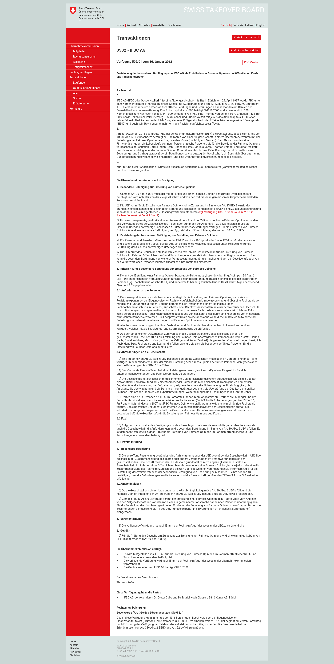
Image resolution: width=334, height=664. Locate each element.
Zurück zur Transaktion (245, 50)
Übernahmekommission (84, 46)
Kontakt (131, 25)
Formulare (76, 108)
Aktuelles (144, 25)
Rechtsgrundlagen (81, 72)
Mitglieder (79, 51)
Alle (75, 93)
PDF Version (251, 62)
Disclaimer (174, 25)
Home (120, 25)
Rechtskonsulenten (84, 56)
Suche (77, 98)
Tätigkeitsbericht (83, 67)
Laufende (79, 82)
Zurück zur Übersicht (246, 37)
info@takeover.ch (126, 655)
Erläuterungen (81, 103)
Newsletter (158, 25)
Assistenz (79, 61)
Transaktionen (78, 77)
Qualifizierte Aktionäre (86, 87)
